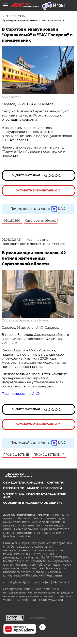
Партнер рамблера (37, 618)
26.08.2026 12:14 (12, 239)
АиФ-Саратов (11, 97)
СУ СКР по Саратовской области (25, 320)
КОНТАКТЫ (55, 482)
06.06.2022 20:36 (13, 16)
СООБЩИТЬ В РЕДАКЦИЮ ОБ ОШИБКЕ (32, 502)
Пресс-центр (13, 488)
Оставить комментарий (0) (39, 190)
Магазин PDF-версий (44, 488)
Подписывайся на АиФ (21, 394)
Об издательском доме (23, 482)
